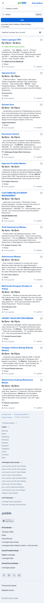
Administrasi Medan (11, 256)
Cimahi (4, 452)
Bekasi (4, 434)
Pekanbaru (5, 446)
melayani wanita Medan (10, 493)
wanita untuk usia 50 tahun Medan (14, 469)
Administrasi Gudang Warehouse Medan (17, 381)
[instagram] (9, 575)
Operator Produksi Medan (14, 163)
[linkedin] (19, 575)
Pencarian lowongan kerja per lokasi (14, 504)
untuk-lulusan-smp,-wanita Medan (13, 490)
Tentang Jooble (7, 532)
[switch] (40, 32)
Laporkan (39, 66)
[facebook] (4, 575)
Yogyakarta (5, 449)
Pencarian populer (8, 423)
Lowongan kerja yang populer (11, 501)
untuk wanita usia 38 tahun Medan (14, 481)
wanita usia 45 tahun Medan (12, 484)
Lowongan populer (8, 568)
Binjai (3, 458)
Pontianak (5, 455)
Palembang (5, 437)
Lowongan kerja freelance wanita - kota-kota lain (20, 545)
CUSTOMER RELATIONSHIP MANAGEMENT (14, 194)
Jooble (15, 598)
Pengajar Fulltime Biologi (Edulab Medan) (17, 349)
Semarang (5, 440)
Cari (22, 20)
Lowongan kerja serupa (10, 542)
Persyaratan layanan (9, 585)
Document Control (10, 134)
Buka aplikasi (37, 3)
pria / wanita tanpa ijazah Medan (13, 487)
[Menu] (3, 3)
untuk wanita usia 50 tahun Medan (14, 466)
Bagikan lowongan (8, 555)
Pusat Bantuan (7, 539)
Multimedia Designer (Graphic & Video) (17, 287)
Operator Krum (9, 73)
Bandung (5, 431)
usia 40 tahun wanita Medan (12, 475)
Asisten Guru (8, 104)
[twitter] (14, 575)
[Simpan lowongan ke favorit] (41, 40)
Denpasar (5, 443)
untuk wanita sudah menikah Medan (14, 478)
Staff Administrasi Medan (14, 227)
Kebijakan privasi (8, 590)
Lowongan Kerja (7, 558)
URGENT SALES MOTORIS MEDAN (17, 318)
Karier (4, 535)
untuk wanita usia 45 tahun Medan (14, 472)
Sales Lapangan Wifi (11, 40)
